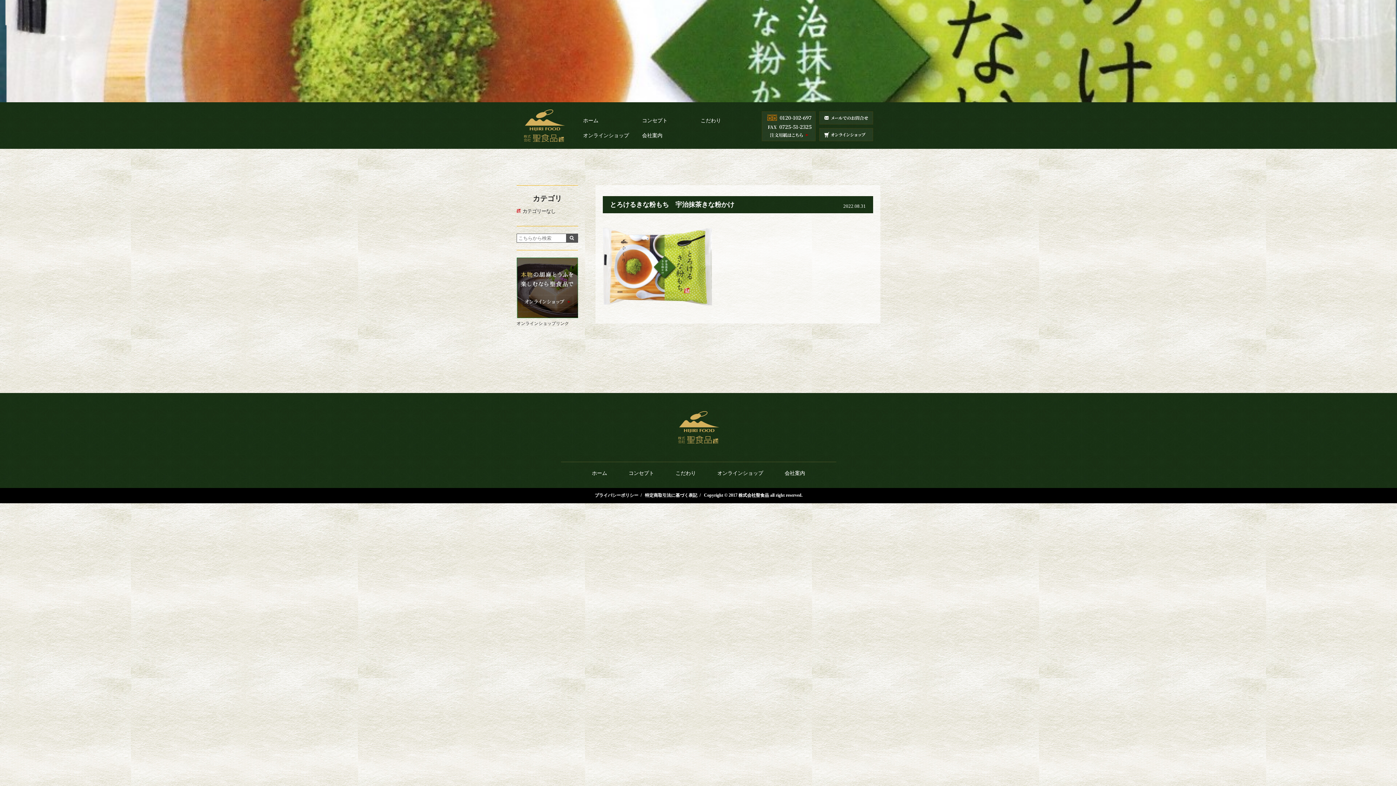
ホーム (590, 120)
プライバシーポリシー (616, 495)
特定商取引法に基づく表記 (671, 495)
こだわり (711, 120)
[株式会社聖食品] (544, 134)
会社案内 (652, 135)
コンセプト (655, 120)
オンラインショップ (606, 135)
